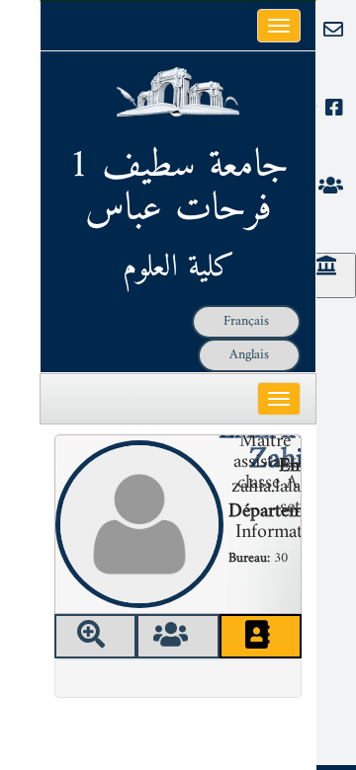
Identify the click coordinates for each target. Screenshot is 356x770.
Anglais (249, 355)
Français (246, 321)
